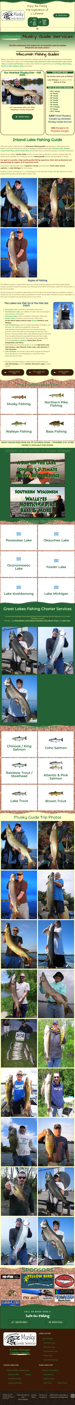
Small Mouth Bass (22, 151)
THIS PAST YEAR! (60, 72)
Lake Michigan (10, 351)
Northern (15, 340)
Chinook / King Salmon (50, 1370)
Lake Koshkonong (16, 64)
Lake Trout (47, 1383)
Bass (22, 66)
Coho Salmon (30, 621)
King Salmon (19, 621)
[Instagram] (73, 1396)
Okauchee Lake (45, 61)
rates (24, 171)
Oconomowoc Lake (58, 61)
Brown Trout (53, 621)
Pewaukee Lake (31, 61)
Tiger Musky (66, 64)
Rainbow (42, 621)
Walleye (16, 66)
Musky (58, 64)
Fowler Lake (9, 318)
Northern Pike (6, 66)
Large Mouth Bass (7, 151)
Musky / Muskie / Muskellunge (18, 1370)
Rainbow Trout (48, 1379)
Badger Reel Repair (10, 1299)
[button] (37, 28)
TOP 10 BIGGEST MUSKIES (60, 87)
